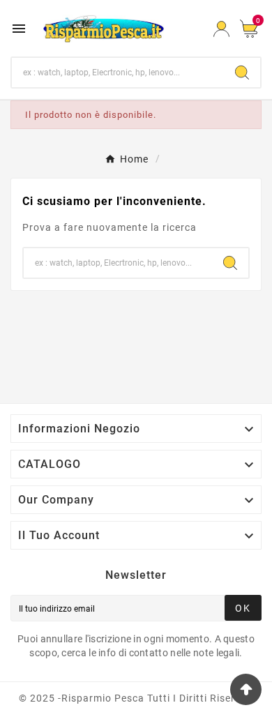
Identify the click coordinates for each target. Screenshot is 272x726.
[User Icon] (221, 29)
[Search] (242, 72)
